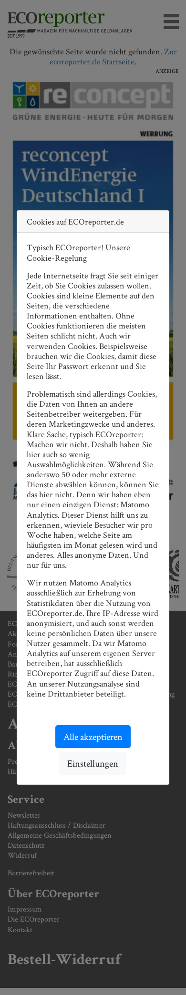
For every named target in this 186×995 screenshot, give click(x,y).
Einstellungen (92, 763)
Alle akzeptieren (93, 736)
